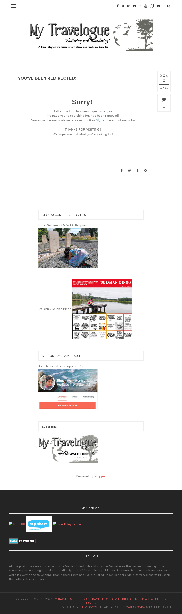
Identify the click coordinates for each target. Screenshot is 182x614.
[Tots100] (17, 523)
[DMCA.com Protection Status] (22, 540)
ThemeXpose (89, 607)
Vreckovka (136, 607)
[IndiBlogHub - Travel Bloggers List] (67, 523)
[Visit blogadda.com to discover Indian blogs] (39, 523)
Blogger (99, 476)
